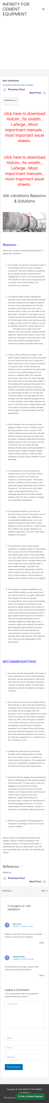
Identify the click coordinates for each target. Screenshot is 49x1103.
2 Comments (7, 85)
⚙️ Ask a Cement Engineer (30, 1096)
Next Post (35, 92)
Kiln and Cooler (19, 85)
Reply (41, 943)
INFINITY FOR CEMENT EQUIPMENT (16, 9)
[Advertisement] (24, 44)
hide (14, 100)
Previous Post (16, 89)
